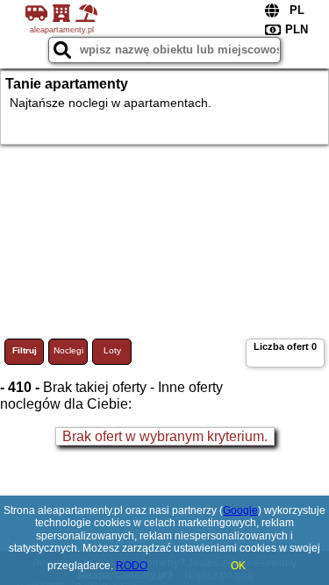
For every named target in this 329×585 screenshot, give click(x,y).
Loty (112, 350)
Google (240, 510)
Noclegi (68, 350)
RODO (131, 566)
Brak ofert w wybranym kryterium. (165, 436)
